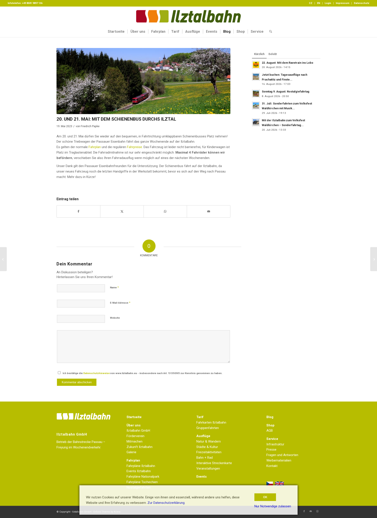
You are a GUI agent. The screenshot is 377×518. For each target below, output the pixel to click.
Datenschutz (361, 3)
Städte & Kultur (207, 447)
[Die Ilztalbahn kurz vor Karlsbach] (143, 81)
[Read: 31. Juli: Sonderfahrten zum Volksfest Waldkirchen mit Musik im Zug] (256, 105)
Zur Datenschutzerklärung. (166, 503)
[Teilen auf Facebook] (78, 211)
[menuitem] (311, 3)
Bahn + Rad (204, 458)
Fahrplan (95, 147)
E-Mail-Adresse (120, 302)
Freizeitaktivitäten (208, 452)
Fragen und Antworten (282, 455)
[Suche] (269, 31)
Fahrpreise (134, 147)
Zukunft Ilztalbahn (140, 447)
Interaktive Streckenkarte (214, 463)
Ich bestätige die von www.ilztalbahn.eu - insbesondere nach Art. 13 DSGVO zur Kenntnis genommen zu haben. (142, 373)
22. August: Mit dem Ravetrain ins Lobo (287, 62)
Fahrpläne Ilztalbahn (141, 466)
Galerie (131, 452)
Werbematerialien (278, 460)
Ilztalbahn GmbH (138, 431)
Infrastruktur (275, 444)
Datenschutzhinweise (96, 373)
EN (318, 3)
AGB (269, 431)
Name (114, 287)
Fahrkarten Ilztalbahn (211, 422)
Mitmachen (134, 441)
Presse (271, 449)
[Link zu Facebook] (304, 511)
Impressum (342, 3)
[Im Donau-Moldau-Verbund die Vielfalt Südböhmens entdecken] (3, 259)
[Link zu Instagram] (317, 511)
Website (115, 317)
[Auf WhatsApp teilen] (165, 211)
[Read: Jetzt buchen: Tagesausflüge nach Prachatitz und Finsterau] (256, 77)
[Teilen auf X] (122, 211)
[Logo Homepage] (188, 16)
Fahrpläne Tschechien (142, 482)
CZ (310, 3)
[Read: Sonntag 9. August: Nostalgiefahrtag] (256, 93)
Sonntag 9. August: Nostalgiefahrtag (285, 91)
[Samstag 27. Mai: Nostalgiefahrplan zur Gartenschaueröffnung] (373, 259)
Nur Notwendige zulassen (272, 506)
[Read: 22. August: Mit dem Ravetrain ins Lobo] (256, 65)
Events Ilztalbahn (139, 471)
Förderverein (135, 436)
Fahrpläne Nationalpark (143, 477)
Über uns (134, 425)
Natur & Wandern (208, 441)
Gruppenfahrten (207, 428)
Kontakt (272, 466)
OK (265, 497)
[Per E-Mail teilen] (208, 211)
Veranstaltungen (208, 468)
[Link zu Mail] (310, 511)
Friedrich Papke (90, 126)
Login (328, 3)
